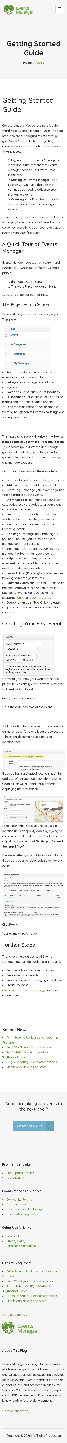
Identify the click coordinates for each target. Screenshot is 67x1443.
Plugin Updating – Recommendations (31, 1062)
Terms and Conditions (21, 1246)
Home (27, 63)
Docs (40, 63)
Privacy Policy (15, 1241)
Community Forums (19, 1199)
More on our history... (16, 1411)
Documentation (17, 1204)
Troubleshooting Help (21, 1214)
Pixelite (40, 1435)
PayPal (20, 597)
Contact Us (14, 1236)
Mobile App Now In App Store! (26, 1067)
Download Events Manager (25, 1209)
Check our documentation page (24, 990)
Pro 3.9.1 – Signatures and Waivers (29, 1047)
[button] (59, 9)
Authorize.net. (41, 597)
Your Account (15, 1178)
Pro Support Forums (20, 1173)
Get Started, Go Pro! (30, 1126)
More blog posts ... (14, 1315)
